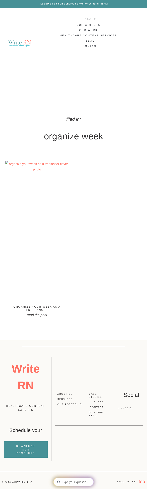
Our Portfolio (69, 404)
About (90, 19)
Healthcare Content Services (88, 35)
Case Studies (95, 395)
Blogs (99, 402)
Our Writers (88, 24)
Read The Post (37, 315)
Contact (90, 46)
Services (65, 399)
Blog (90, 40)
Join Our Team (96, 414)
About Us (65, 394)
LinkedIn (128, 408)
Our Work (88, 30)
